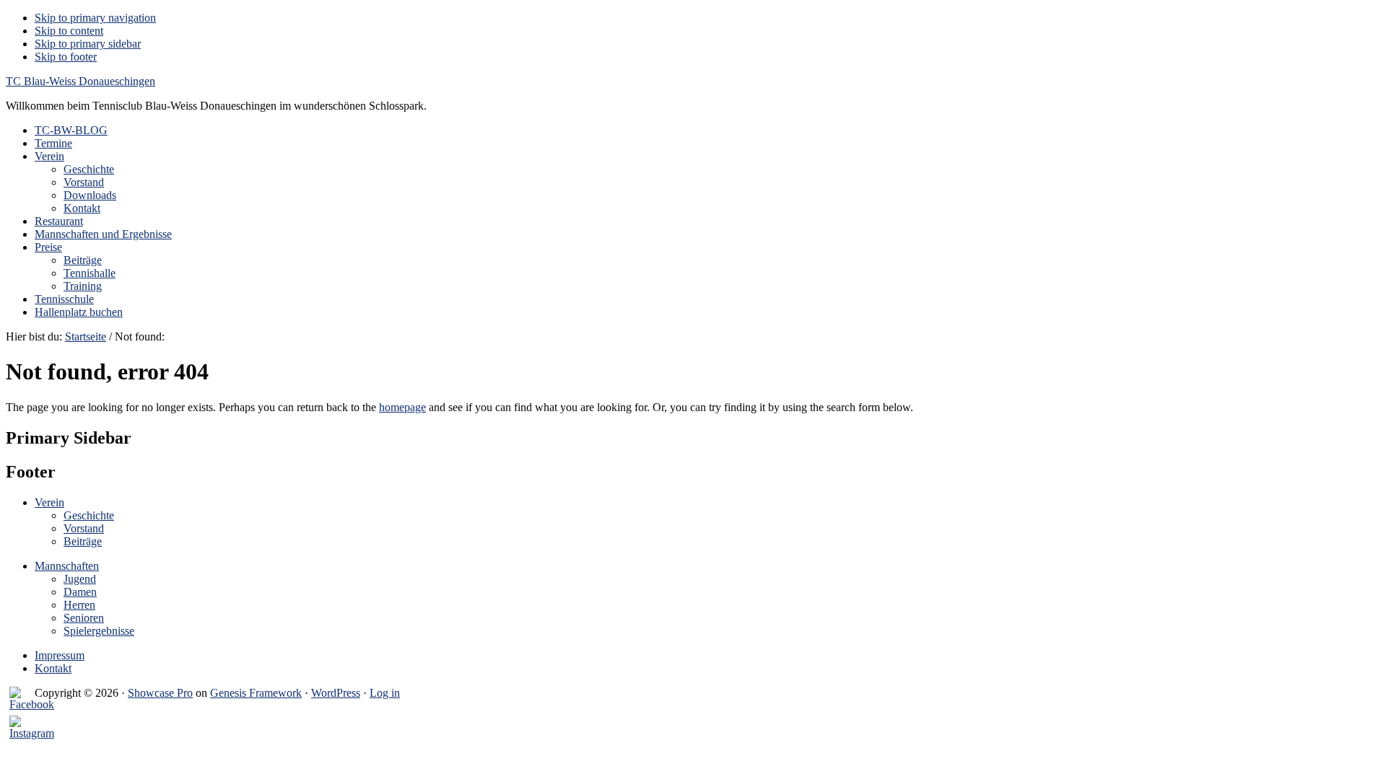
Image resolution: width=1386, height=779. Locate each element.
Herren (79, 605)
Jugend (80, 579)
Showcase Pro (160, 693)
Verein (49, 502)
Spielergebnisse (99, 631)
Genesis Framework (256, 693)
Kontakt (53, 668)
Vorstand (84, 528)
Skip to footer (66, 56)
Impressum (59, 655)
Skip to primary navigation (95, 18)
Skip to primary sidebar (88, 44)
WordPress (335, 693)
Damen (80, 592)
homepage (402, 407)
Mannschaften (67, 566)
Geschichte (89, 515)
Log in (385, 693)
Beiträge (83, 541)
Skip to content (69, 31)
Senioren (84, 618)
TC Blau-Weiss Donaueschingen (80, 81)
